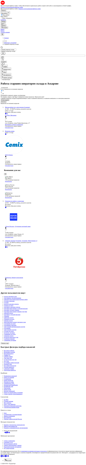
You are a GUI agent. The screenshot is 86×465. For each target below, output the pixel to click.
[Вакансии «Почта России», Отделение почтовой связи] (44, 217)
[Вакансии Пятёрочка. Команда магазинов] (44, 262)
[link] (3, 25)
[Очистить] (3, 53)
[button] (2, 29)
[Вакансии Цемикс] (44, 144)
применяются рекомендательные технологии (34, 451)
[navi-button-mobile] (2, 34)
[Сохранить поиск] (2, 57)
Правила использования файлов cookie (29, 8)
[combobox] (8, 49)
